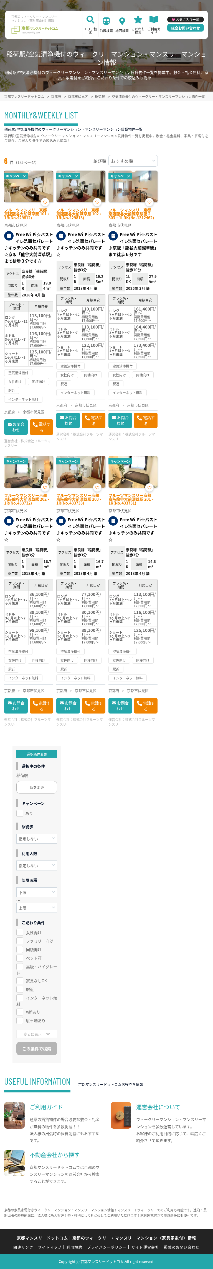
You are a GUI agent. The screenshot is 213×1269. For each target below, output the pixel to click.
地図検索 (122, 30)
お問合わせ (18, 426)
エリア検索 (90, 31)
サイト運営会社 (145, 1247)
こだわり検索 (138, 31)
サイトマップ (50, 1247)
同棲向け (34, 949)
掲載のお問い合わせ (182, 1247)
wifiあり (33, 1012)
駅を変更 (37, 787)
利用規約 (74, 1247)
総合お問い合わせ (185, 27)
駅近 (30, 989)
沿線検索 (106, 30)
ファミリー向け (39, 941)
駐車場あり (35, 1020)
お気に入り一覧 (187, 19)
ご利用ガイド (154, 31)
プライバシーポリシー (107, 1247)
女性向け (34, 932)
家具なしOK (36, 980)
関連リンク (23, 1247)
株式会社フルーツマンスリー (27, 443)
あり (29, 813)
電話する (44, 427)
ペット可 (34, 958)
